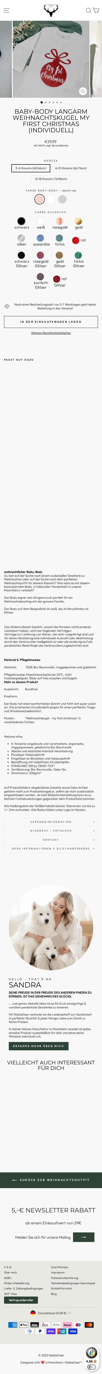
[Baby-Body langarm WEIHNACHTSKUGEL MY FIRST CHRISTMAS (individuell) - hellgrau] (17, 550)
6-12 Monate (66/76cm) (71, 168)
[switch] (91, 1367)
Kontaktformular (61, 1288)
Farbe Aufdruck (51, 212)
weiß (51, 199)
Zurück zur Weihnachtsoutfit (54, 1180)
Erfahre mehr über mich (38, 1046)
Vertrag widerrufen (21, 1300)
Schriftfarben (59, 1267)
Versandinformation (51, 821)
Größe (51, 160)
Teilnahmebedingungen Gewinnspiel (73, 1283)
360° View (10, 1294)
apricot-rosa (39, 199)
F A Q (7, 1267)
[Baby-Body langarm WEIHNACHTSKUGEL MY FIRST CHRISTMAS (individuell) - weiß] (12, 550)
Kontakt (51, 839)
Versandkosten (60, 145)
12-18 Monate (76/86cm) (51, 179)
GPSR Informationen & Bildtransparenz (51, 848)
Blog (54, 1294)
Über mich (10, 1272)
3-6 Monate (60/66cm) (30, 168)
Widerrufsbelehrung (16, 1283)
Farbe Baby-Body (51, 190)
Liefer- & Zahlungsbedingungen (23, 1288)
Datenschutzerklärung (64, 1278)
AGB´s (7, 1278)
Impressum (58, 1272)
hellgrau (62, 199)
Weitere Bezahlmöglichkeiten (51, 333)
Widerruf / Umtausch (51, 830)
